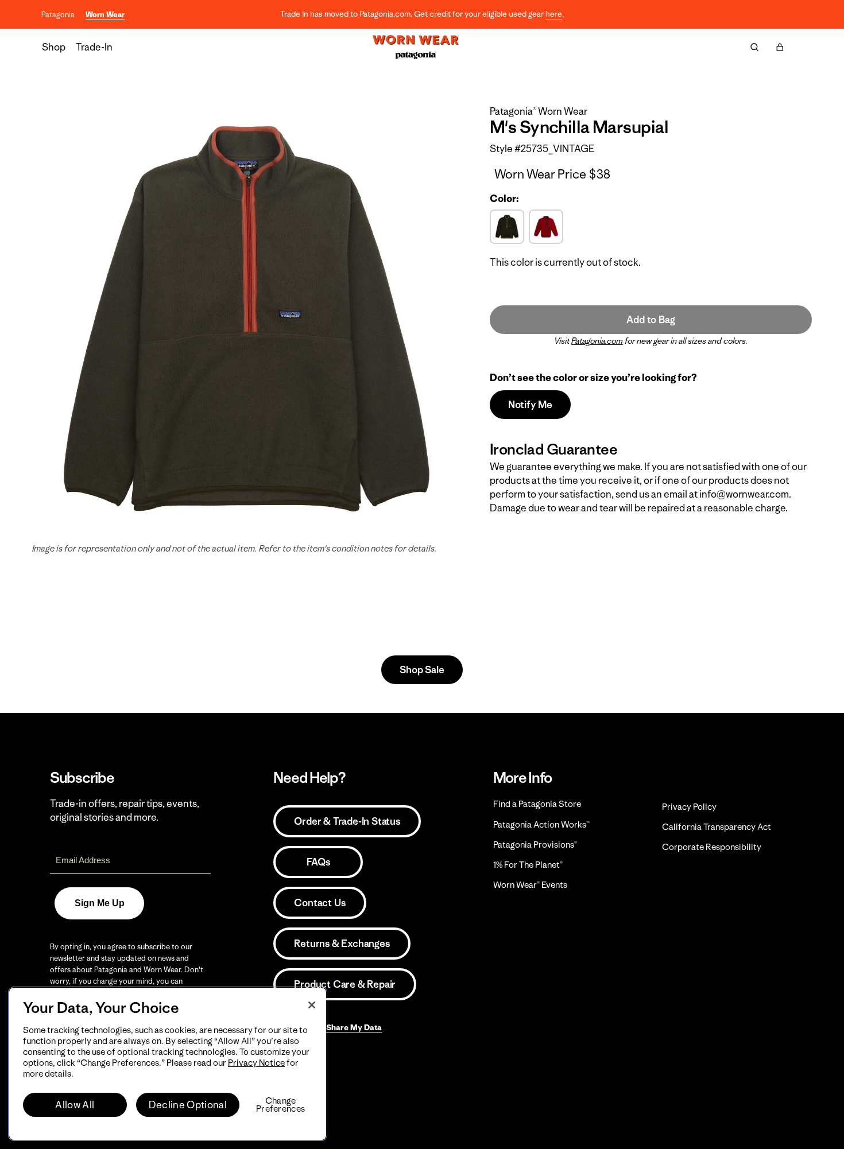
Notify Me (530, 404)
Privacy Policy (689, 806)
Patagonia (58, 15)
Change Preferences (280, 1105)
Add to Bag (650, 319)
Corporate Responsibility (711, 846)
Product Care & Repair (345, 984)
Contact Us (319, 902)
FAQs (318, 862)
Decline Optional (188, 1104)
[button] (779, 47)
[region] (167, 1064)
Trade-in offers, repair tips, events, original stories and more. (124, 810)
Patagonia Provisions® (535, 844)
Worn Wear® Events (530, 884)
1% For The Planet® (528, 864)
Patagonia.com (597, 341)
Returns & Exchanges (341, 943)
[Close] (311, 1005)
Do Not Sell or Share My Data (327, 1027)
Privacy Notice (256, 1062)
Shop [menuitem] (53, 47)
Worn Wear (105, 15)
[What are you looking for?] (754, 47)
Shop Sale (422, 669)
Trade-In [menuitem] (94, 47)
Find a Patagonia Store (537, 803)
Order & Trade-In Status (347, 821)
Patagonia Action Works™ (541, 824)
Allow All (74, 1104)
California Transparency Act (716, 826)
